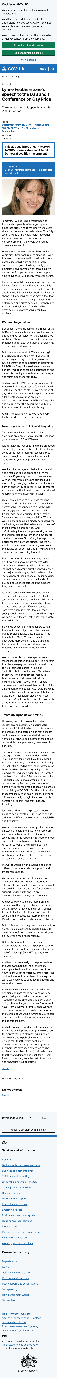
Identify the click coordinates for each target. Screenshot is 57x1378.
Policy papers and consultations (20, 1283)
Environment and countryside (18, 1215)
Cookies (25, 1313)
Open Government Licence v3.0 (20, 1344)
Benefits (6, 1159)
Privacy (14, 1313)
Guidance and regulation (16, 1272)
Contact (36, 1318)
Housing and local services (17, 1220)
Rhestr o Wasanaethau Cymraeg (20, 1326)
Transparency (10, 1289)
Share (5, 1068)
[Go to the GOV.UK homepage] (13, 68)
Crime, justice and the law (16, 1187)
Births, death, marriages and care (21, 1165)
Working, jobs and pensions (17, 1243)
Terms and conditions (14, 1322)
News (5, 1267)
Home (5, 76)
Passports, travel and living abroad (21, 1232)
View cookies (28, 59)
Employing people (12, 1209)
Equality (15, 76)
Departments (9, 1261)
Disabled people (11, 1193)
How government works (15, 1294)
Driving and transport (14, 1198)
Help (5, 1313)
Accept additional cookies (28, 45)
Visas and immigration (14, 1237)
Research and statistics (15, 1278)
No (45, 1118)
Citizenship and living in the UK (19, 1181)
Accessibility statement (15, 1318)
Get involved (9, 1300)
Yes (33, 1118)
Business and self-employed (18, 1170)
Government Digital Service (17, 1330)
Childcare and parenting (15, 1176)
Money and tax (10, 1226)
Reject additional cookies (28, 52)
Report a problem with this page (28, 1129)
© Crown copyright (28, 1370)
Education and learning (15, 1204)
